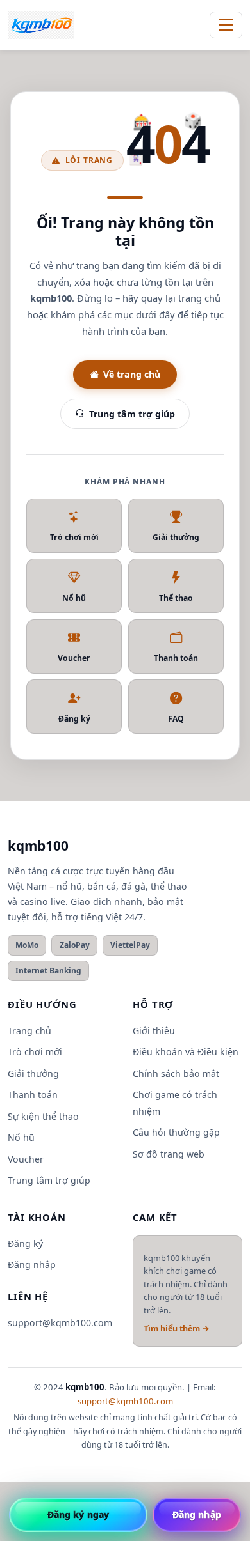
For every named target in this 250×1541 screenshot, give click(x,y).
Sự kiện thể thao (43, 1116)
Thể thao (176, 597)
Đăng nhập (32, 1264)
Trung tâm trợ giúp (132, 414)
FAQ (176, 718)
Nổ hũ (74, 597)
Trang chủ (29, 1031)
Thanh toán (176, 658)
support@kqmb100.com (60, 1323)
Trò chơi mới (74, 537)
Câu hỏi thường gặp (176, 1132)
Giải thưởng (176, 537)
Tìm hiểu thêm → (177, 1328)
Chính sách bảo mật (176, 1073)
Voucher (74, 658)
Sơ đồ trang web (168, 1154)
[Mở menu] (226, 25)
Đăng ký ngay (78, 1514)
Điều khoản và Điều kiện (185, 1052)
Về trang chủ (131, 374)
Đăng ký (74, 718)
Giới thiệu (154, 1031)
